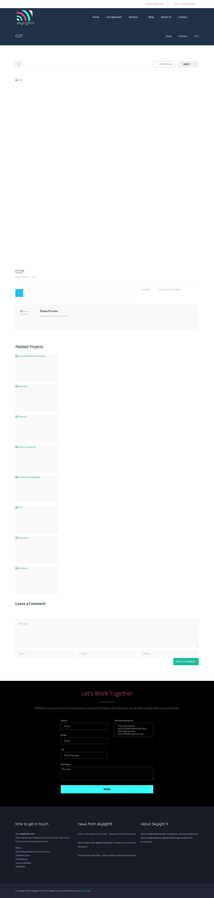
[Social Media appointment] (133, 734)
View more (37, 368)
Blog (151, 16)
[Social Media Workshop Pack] (133, 728)
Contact (182, 16)
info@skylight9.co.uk (154, 4)
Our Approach (114, 16)
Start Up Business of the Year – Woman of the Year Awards (107, 833)
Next (186, 64)
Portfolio (183, 36)
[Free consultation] (133, 726)
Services (133, 16)
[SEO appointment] (133, 731)
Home (95, 16)
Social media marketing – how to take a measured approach (107, 855)
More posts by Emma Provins (54, 316)
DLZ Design (84, 890)
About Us (166, 16)
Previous (166, 64)
